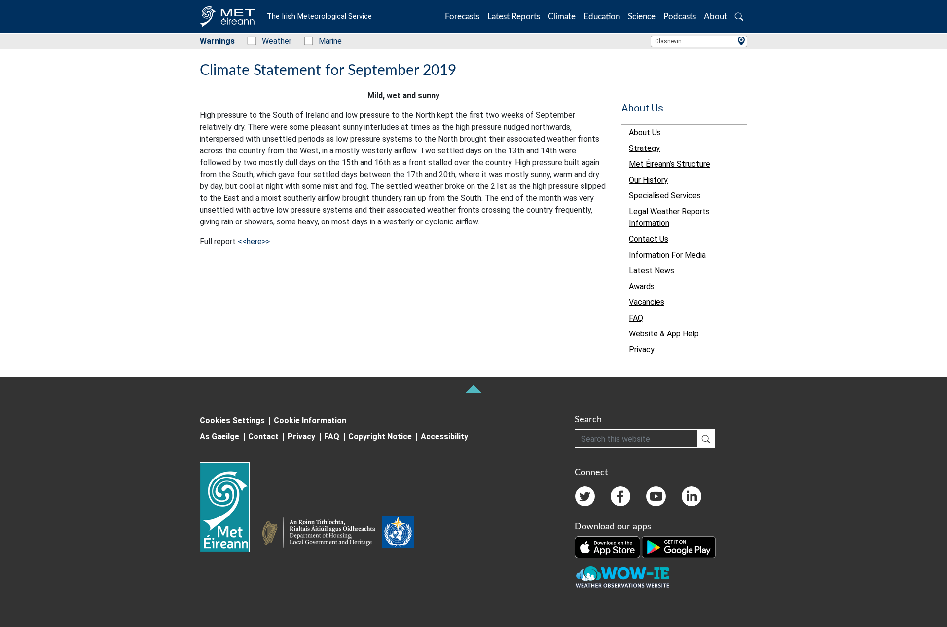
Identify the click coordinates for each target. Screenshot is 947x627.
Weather (271, 41)
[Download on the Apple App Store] (608, 547)
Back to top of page (473, 389)
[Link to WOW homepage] (622, 578)
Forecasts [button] (462, 16)
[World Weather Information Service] (398, 534)
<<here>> (254, 241)
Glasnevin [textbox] (668, 41)
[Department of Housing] (321, 534)
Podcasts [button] (679, 16)
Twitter (585, 496)
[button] (739, 16)
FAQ (331, 436)
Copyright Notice (380, 436)
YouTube (656, 496)
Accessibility (444, 436)
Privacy (301, 436)
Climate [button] (562, 16)
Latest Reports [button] (513, 16)
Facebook (620, 496)
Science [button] (642, 16)
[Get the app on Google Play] (679, 547)
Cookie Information (310, 420)
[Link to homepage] (230, 507)
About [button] (715, 16)
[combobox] (699, 41)
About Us (642, 108)
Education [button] (601, 16)
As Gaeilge (219, 436)
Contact (263, 436)
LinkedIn (691, 496)
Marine (325, 41)
